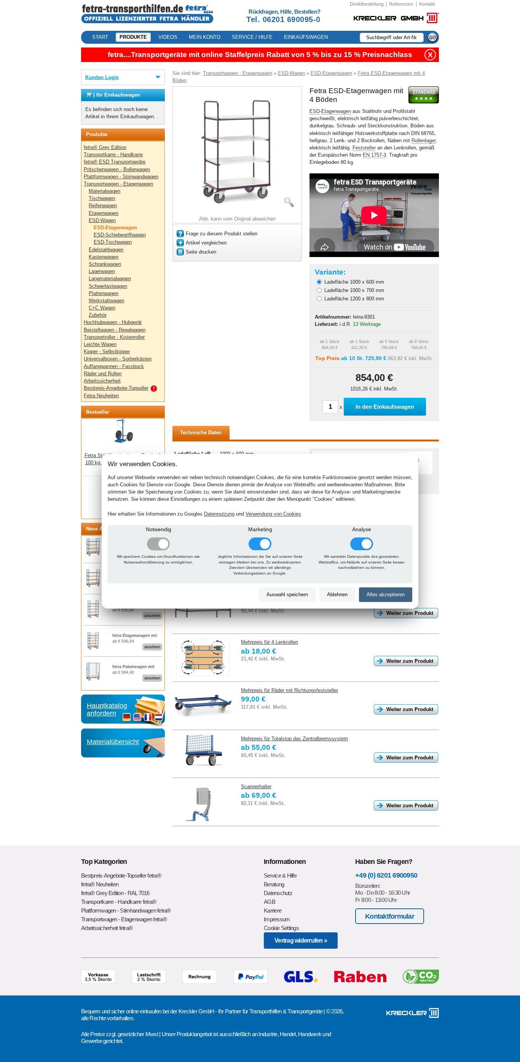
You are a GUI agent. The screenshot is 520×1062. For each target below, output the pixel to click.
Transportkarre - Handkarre (113, 154)
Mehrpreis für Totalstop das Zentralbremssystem (294, 738)
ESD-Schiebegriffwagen (120, 235)
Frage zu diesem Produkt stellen (221, 234)
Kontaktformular (389, 916)
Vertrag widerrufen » (300, 940)
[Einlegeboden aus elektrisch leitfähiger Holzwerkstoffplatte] (202, 610)
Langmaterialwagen (110, 278)
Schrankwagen (105, 264)
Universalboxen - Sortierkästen (118, 359)
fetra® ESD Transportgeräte (114, 162)
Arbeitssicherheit (102, 381)
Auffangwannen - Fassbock (114, 366)
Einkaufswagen (306, 37)
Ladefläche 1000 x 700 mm (354, 290)
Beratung (274, 884)
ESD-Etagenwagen (115, 227)
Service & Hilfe (280, 875)
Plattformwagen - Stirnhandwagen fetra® (126, 910)
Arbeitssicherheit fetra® (106, 928)
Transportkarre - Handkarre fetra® (118, 901)
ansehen (152, 615)
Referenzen (401, 4)
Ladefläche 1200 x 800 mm (354, 299)
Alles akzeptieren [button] (386, 595)
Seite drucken (201, 252)
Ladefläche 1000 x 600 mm (354, 282)
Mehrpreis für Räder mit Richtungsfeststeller (289, 690)
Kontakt (427, 4)
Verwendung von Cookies (273, 514)
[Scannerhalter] (202, 802)
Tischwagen (102, 198)
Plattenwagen (103, 293)
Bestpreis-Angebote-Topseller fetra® (121, 875)
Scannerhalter (256, 786)
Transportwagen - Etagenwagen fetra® (124, 919)
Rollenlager (423, 140)
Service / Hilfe (252, 37)
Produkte (133, 37)
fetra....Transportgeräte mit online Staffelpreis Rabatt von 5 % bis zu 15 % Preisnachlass (260, 55)
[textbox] (392, 37)
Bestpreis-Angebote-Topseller (116, 388)
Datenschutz (278, 893)
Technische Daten (201, 432)
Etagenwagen (103, 213)
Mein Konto (204, 37)
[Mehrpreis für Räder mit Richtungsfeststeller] (202, 706)
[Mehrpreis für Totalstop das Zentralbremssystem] (202, 754)
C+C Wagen (102, 308)
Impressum (277, 919)
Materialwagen (104, 191)
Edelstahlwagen (106, 249)
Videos (167, 37)
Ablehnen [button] (337, 595)
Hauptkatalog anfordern (107, 709)
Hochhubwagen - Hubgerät (113, 322)
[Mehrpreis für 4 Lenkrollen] (202, 657)
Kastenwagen (103, 257)
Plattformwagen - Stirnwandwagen (121, 176)
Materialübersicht (113, 742)
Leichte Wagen (100, 344)
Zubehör (98, 315)
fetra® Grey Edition (105, 147)
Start (100, 37)
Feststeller (364, 148)
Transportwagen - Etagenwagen (118, 184)
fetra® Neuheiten (99, 884)
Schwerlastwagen (108, 286)
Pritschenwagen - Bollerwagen (117, 169)
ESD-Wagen (102, 220)
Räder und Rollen (102, 373)
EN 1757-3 (374, 155)
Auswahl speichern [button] (287, 595)
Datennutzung (219, 514)
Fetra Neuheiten (101, 395)
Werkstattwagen (106, 300)
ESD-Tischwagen (113, 242)
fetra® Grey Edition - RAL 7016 (115, 893)
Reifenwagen (103, 205)
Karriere (272, 910)
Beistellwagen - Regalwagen (114, 330)
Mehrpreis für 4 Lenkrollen (269, 642)
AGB (269, 901)
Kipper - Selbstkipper (107, 351)
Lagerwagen (102, 271)
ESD (314, 111)
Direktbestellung (367, 4)
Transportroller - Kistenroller (114, 337)
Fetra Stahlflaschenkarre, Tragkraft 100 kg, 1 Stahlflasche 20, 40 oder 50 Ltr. (123, 445)
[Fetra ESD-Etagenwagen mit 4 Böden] (237, 210)
